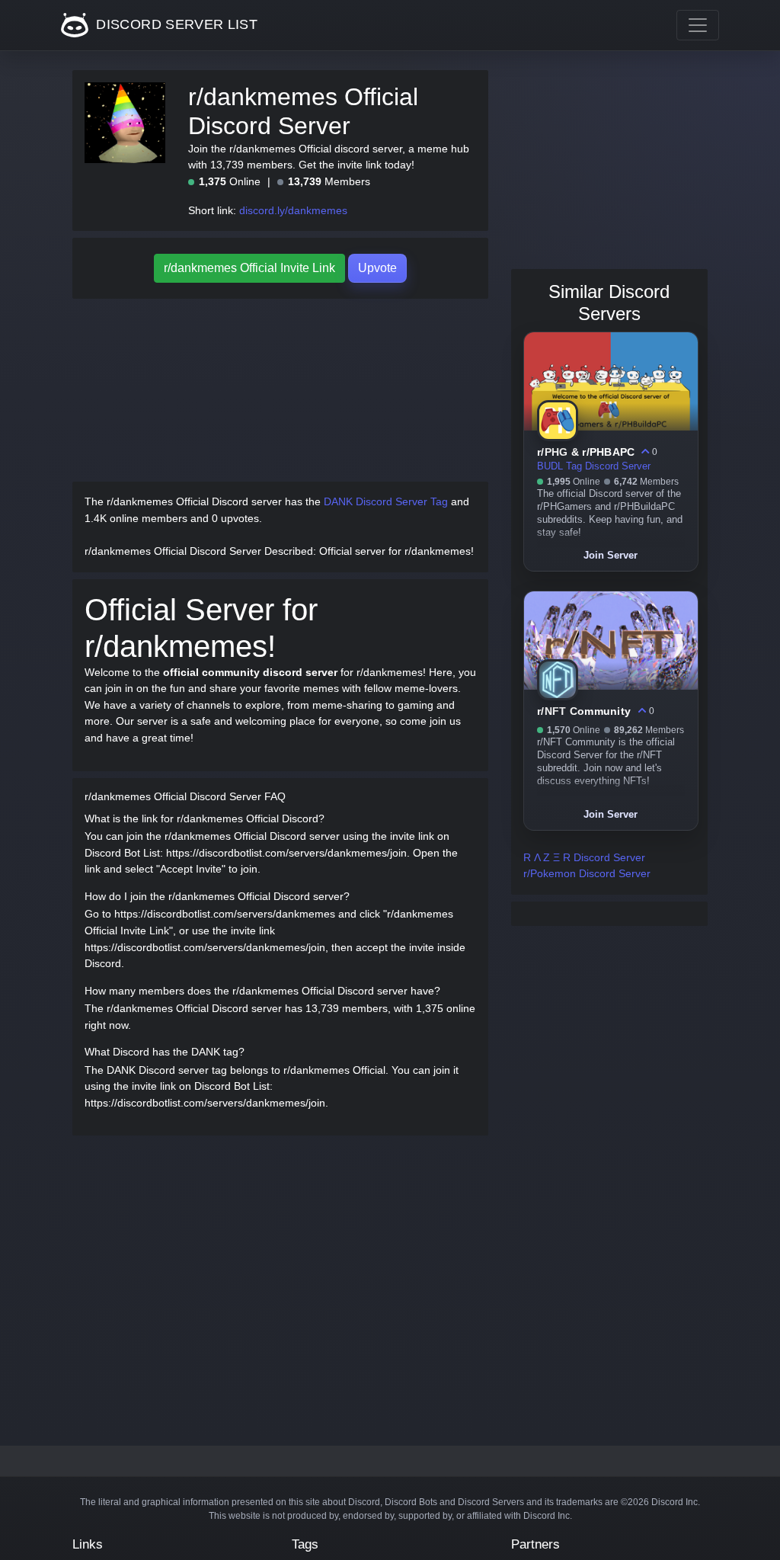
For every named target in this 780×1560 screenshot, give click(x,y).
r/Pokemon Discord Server (587, 873)
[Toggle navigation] (697, 25)
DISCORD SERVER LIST (174, 24)
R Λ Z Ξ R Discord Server (584, 857)
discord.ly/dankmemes (293, 210)
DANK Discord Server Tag (386, 501)
